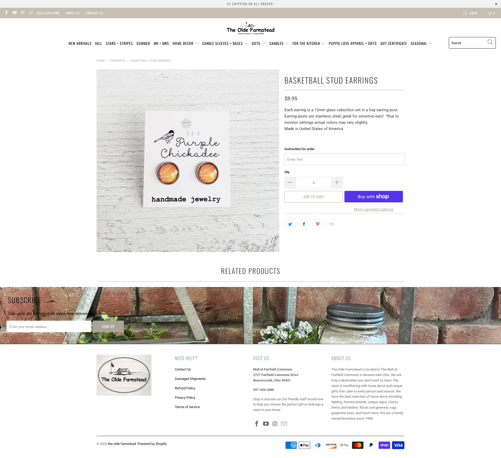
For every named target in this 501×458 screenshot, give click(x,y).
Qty (287, 172)
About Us (73, 13)
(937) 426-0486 (48, 13)
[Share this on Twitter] (290, 224)
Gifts (256, 43)
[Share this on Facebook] (304, 224)
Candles (277, 43)
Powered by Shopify (152, 444)
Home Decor (183, 43)
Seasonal (419, 43)
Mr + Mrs (161, 43)
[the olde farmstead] (250, 29)
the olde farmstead (122, 444)
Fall (98, 43)
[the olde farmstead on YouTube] (14, 13)
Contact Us (94, 13)
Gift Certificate (393, 43)
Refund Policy (185, 388)
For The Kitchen (307, 43)
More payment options (373, 209)
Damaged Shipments (190, 379)
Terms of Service (187, 407)
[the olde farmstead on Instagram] (22, 13)
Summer (143, 43)
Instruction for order (299, 149)
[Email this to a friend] (331, 224)
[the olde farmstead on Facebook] (6, 13)
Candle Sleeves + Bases (223, 43)
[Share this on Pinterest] (318, 224)
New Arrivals (80, 43)
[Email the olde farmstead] (30, 13)
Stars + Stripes (119, 43)
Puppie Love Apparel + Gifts (353, 43)
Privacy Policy (185, 398)
